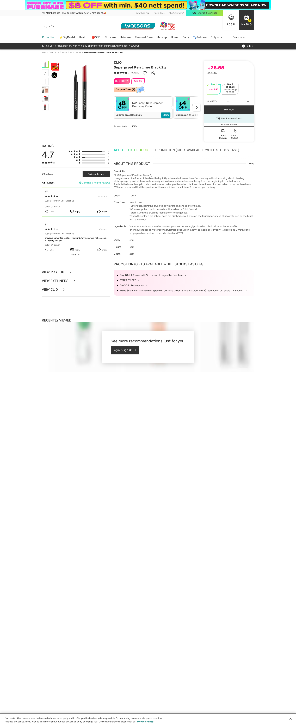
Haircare (125, 37)
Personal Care (144, 37)
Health (83, 37)
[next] (221, 37)
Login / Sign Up (123, 350)
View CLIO (50, 289)
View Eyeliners (55, 281)
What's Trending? (176, 13)
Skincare (110, 37)
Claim (166, 115)
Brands (237, 37)
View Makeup (53, 272)
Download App (142, 13)
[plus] (247, 101)
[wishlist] (144, 72)
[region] (148, 719)
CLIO (118, 62)
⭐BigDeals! (67, 37)
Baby (185, 37)
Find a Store (159, 13)
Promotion (48, 37)
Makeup (162, 37)
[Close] (290, 718)
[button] (246, 20)
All (43, 182)
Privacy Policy (145, 721)
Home (174, 37)
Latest (50, 182)
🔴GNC (96, 37)
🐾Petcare (200, 37)
